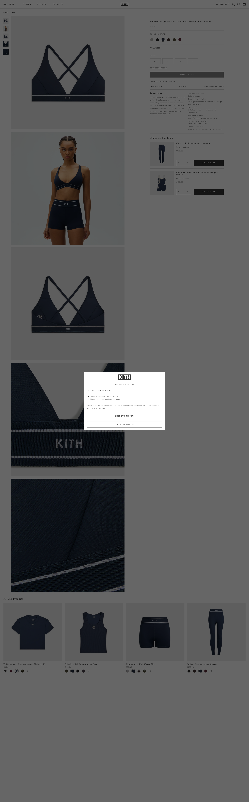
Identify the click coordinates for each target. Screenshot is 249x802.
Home (5, 12)
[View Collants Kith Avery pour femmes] (162, 154)
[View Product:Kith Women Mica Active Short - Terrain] (144, 671)
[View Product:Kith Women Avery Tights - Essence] (205, 671)
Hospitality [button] (221, 4)
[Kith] (124, 4)
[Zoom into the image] (67, 72)
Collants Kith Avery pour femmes (193, 143)
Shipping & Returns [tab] (214, 86)
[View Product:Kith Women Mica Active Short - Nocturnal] (133, 671)
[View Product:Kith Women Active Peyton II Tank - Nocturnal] (72, 671)
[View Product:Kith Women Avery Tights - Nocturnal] (200, 671)
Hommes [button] (26, 4)
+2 (27, 671)
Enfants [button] (58, 4)
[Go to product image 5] (6, 52)
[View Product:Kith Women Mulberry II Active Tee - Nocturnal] (16, 671)
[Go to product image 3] (6, 36)
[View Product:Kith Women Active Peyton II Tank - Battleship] (83, 671)
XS (155, 61)
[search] (238, 4)
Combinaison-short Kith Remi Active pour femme (197, 173)
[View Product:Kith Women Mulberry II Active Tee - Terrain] (22, 671)
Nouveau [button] (9, 4)
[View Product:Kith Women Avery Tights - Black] (188, 671)
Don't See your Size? (158, 68)
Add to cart (208, 163)
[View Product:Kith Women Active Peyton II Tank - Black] (77, 671)
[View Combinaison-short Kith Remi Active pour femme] (162, 183)
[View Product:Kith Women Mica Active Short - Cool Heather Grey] (127, 671)
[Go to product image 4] (6, 44)
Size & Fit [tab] (183, 86)
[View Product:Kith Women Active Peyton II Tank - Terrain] (66, 671)
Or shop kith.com (124, 424)
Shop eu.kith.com (124, 416)
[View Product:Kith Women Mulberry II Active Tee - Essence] (11, 671)
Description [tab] (156, 86)
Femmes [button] (42, 4)
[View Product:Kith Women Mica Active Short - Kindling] (138, 671)
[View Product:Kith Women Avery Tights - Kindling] (194, 671)
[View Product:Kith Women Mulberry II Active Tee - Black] (5, 671)
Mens (14, 12)
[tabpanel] (187, 111)
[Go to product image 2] (6, 29)
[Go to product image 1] (6, 21)
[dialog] (124, 401)
